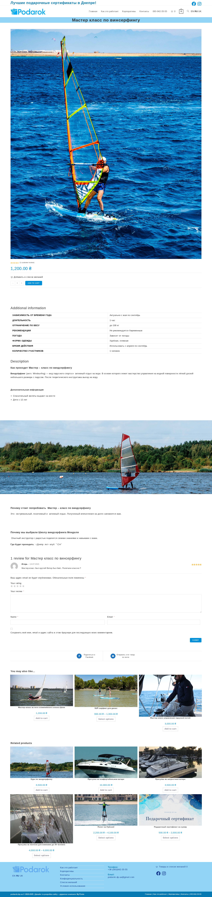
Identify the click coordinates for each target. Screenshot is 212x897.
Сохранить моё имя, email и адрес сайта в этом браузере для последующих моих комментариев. (62, 632)
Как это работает (69, 867)
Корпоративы (67, 871)
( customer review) (27, 262)
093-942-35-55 (195, 894)
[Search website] (188, 11)
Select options (106, 719)
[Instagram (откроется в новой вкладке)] (199, 4)
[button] (27, 277)
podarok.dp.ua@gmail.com (121, 877)
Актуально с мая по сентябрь (125, 315)
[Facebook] (158, 873)
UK (199, 11)
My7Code (80, 894)
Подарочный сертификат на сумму (170, 827)
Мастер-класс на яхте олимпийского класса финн (41, 707)
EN (192, 11)
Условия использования (72, 886)
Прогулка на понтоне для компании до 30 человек (41, 845)
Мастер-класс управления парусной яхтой (170, 718)
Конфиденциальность (71, 878)
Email (110, 617)
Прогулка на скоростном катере (170, 779)
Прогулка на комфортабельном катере (106, 779)
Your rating (16, 583)
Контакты (65, 875)
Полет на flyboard (106, 827)
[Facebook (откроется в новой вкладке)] (194, 4)
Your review (17, 591)
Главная (148, 894)
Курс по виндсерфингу (41, 779)
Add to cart (34, 283)
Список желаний (68, 882)
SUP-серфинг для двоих (106, 708)
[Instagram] (164, 873)
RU (196, 11)
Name (14, 617)
